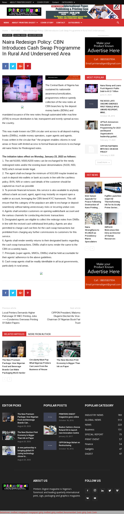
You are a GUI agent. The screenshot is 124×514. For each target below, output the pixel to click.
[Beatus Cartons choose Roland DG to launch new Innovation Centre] (50, 430)
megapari (23, 512)
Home (5, 30)
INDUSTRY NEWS (35, 35)
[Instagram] (95, 490)
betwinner (5, 512)
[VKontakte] (87, 498)
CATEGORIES (67, 2)
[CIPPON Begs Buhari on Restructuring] (50, 445)
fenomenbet (70, 512)
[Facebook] (87, 490)
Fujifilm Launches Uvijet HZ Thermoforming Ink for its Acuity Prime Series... (113, 202)
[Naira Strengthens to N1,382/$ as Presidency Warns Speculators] (93, 218)
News (4, 2)
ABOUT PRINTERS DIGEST (21, 2)
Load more (102, 162)
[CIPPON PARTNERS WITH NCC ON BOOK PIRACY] (91, 149)
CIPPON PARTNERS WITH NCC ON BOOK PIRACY (109, 149)
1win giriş (81, 512)
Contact (55, 2)
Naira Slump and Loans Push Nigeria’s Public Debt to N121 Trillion (110, 88)
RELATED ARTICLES (14, 334)
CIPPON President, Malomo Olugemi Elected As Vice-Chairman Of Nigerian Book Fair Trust (63, 317)
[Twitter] (109, 490)
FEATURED (15, 30)
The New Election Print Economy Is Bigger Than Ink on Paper (68, 363)
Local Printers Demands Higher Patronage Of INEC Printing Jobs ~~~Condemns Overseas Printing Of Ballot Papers (20, 317)
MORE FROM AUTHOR (39, 334)
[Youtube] (95, 498)
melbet (14, 512)
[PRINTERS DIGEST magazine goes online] (50, 417)
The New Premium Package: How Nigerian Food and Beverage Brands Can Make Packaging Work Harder (13, 366)
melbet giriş (50, 512)
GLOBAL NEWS (20, 35)
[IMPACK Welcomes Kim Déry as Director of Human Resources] (113, 218)
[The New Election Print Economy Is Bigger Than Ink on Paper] (68, 349)
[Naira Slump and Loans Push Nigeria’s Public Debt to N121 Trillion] (91, 88)
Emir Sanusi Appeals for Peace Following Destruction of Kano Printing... (93, 202)
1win (89, 512)
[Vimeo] (117, 490)
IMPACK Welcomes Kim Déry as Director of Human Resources (112, 233)
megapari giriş (36, 512)
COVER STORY (43, 2)
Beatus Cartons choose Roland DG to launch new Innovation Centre (69, 430)
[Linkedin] (102, 490)
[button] (118, 22)
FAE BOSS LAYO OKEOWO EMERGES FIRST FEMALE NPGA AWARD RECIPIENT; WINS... (109, 107)
